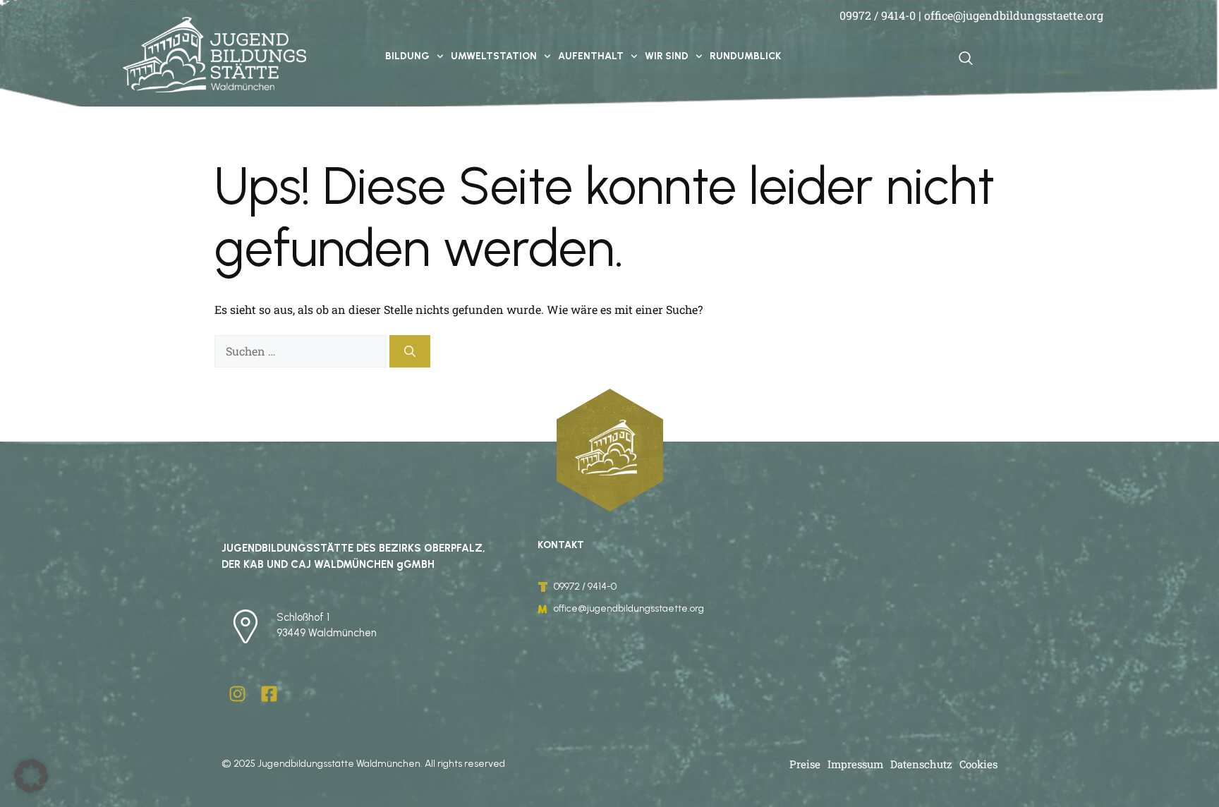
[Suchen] (409, 351)
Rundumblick (745, 56)
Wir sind (667, 56)
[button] (31, 776)
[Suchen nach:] (301, 351)
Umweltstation (494, 56)
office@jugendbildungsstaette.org (1013, 15)
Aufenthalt (591, 56)
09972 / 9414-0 (877, 15)
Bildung (407, 56)
